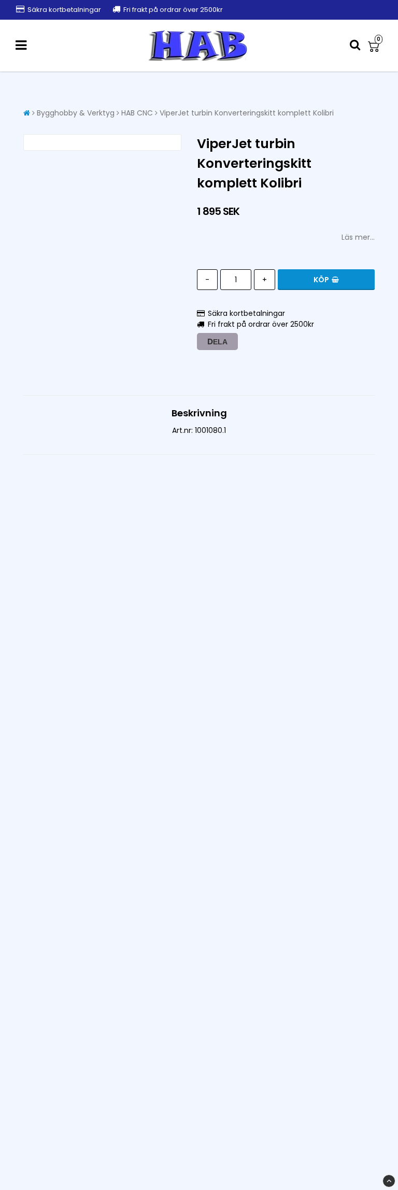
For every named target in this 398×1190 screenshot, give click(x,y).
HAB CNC (137, 113)
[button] (375, 46)
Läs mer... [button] (358, 237)
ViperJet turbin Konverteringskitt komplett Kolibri (247, 113)
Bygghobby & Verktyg (76, 113)
